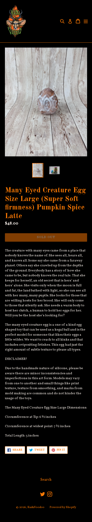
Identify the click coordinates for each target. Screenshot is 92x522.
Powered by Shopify (63, 507)
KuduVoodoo (35, 507)
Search (46, 479)
